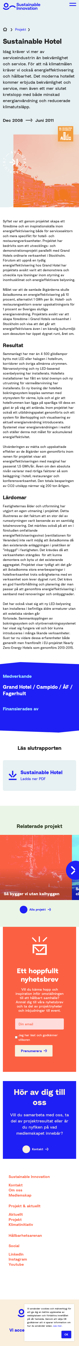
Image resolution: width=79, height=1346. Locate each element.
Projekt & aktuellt (24, 1205)
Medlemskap (20, 1195)
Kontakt (37, 1149)
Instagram (18, 1259)
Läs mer (57, 1325)
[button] (72, 4)
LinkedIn (16, 1254)
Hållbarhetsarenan (25, 1235)
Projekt (20, 29)
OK (66, 1334)
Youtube (16, 1264)
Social (14, 1245)
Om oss (15, 1190)
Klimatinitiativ (21, 1224)
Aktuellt (16, 1214)
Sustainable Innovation (29, 1176)
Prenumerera (31, 1051)
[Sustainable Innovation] (21, 5)
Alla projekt (37, 909)
